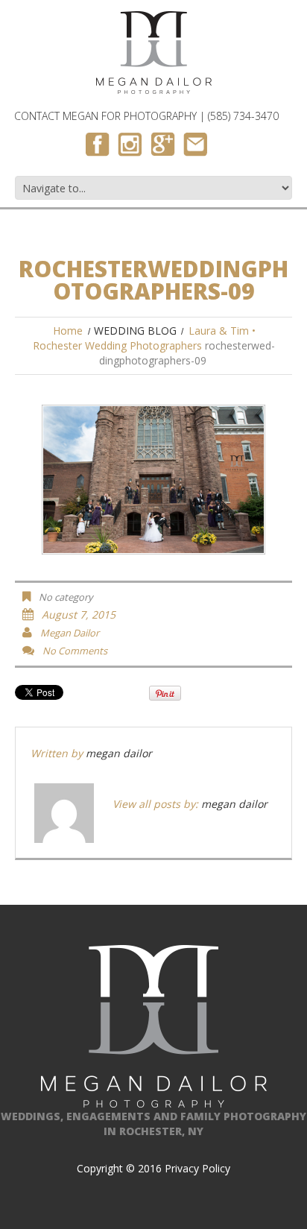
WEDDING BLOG (135, 330)
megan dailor (69, 632)
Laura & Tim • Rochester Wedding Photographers (144, 338)
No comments (74, 650)
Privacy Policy (197, 1168)
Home (68, 330)
